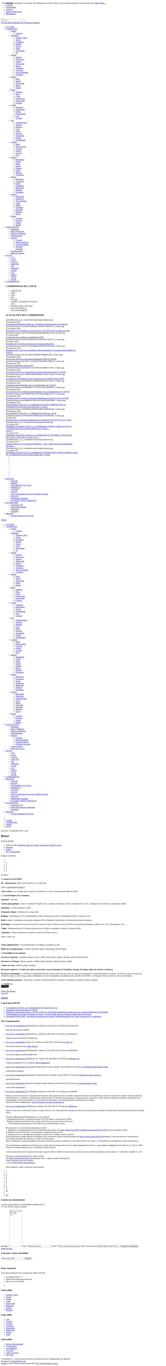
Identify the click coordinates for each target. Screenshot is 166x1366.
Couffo (13, 603)
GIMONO (15, 764)
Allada (18, 537)
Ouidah (18, 542)
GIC (12, 762)
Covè (18, 627)
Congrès (19, 738)
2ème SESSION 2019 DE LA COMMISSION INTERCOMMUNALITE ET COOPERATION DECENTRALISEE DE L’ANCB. (36, 406)
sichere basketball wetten (87, 1083)
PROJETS (10, 779)
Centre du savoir (12, 1353)
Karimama (20, 683)
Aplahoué (19, 605)
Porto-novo (20, 557)
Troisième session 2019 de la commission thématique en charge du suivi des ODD (37, 398)
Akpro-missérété (22, 570)
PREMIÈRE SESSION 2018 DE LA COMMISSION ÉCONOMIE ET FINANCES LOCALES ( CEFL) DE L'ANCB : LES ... (39, 436)
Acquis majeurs (17, 746)
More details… (100, 3)
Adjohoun (19, 566)
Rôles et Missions (17, 729)
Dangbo (19, 555)
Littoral (13, 529)
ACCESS (14, 790)
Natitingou (20, 696)
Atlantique (15, 533)
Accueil (9, 820)
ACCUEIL (10, 524)
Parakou (19, 666)
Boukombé (20, 694)
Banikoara (19, 677)
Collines (14, 640)
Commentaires (13, 852)
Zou (12, 618)
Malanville (20, 685)
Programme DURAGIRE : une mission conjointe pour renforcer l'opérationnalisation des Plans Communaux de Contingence (53, 1016)
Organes (14, 735)
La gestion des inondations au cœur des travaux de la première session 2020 (35, 379)
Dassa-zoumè (21, 644)
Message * (5, 1246)
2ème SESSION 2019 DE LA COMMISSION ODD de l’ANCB (31, 413)
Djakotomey (20, 607)
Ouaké (18, 720)
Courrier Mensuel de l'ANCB (22, 814)
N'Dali (18, 659)
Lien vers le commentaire (16, 1026)
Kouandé (19, 707)
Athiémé (19, 590)
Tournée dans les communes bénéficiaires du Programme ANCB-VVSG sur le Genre (38, 420)
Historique (15, 727)
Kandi (18, 681)
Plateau (13, 574)
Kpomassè (20, 540)
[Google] (12, 1262)
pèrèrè (18, 668)
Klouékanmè (20, 611)
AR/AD (9, 751)
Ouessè (8, 1297)
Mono (13, 587)
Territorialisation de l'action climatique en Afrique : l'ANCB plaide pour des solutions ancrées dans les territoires (48, 1014)
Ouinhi (18, 635)
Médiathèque (11, 14)
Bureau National (22, 740)
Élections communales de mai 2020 (19, 366)
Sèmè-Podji (10, 1330)
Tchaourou (20, 672)
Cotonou (19, 531)
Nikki (18, 661)
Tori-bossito (20, 548)
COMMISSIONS (12, 777)
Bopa (18, 592)
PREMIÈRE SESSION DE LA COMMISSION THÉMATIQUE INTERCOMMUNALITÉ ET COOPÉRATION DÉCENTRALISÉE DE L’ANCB (42, 454)
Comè (18, 594)
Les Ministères (11, 1348)
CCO (13, 753)
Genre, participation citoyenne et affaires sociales (29, 794)
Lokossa (19, 600)
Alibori (13, 675)
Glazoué (19, 646)
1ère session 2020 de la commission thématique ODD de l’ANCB (31, 359)
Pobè (17, 577)
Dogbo (18, 609)
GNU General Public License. (46, 1363)
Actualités (14, 809)
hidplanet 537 (74, 1059)
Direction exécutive (23, 744)
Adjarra (18, 559)
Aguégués (19, 568)
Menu (4, 520)
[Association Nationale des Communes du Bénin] (20, 23)
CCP (12, 768)
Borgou (14, 655)
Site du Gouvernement (14, 1344)
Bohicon (19, 624)
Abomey (19, 622)
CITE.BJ (14, 781)
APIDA (14, 770)
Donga (13, 714)
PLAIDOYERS (12, 803)
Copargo (19, 716)
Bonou (18, 563)
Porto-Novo (10, 1328)
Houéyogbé (20, 598)
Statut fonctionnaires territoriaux (23, 807)
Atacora (14, 692)
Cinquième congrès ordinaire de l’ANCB (21, 1010)
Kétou (18, 583)
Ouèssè (18, 648)
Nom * (25, 1246)
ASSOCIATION (12, 725)
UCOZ (13, 772)
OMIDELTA (16, 788)
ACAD (13, 766)
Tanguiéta (19, 705)
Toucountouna (21, 698)
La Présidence (11, 1346)
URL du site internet (89, 1246)
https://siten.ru (32, 1046)
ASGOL (14, 792)
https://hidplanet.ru (43, 1063)
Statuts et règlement (18, 731)
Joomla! (4, 1363)
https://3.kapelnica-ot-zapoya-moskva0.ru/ (48, 1102)
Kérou (18, 712)
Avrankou (19, 572)
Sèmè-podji (20, 561)
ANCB (13, 775)
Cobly (18, 701)
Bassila (18, 722)
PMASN (14, 783)
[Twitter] (7, 1262)
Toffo (18, 546)
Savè (17, 653)
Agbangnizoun (21, 620)
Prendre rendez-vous (14, 12)
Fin (7, 1195)
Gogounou (20, 679)
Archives (9, 9)
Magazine (9, 812)
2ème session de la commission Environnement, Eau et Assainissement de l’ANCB (37, 392)
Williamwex (72, 1106)
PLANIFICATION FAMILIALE (23, 801)
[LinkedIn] (21, 1262)
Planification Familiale (19, 799)
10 (7, 1191)
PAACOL (15, 796)
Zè (17, 550)
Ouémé (13, 553)
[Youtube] (16, 1262)
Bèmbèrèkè (20, 657)
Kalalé (18, 664)
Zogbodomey (21, 637)
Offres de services (17, 749)
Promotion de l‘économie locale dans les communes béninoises (30, 344)
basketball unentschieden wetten (95, 1067)
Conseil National (22, 742)
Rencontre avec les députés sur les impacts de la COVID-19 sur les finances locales (38, 331)
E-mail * (54, 1246)
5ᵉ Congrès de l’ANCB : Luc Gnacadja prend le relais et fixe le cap (31, 1008)
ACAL (13, 755)
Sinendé (19, 670)
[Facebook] (3, 1262)
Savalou (19, 651)
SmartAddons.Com (18, 1361)
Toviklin (19, 616)
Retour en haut (6, 1248)
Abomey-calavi (21, 535)
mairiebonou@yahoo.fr (16, 887)
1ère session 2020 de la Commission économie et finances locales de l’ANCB (35, 372)
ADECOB (15, 759)
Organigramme (16, 733)
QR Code (9, 1355)
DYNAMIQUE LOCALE (21, 786)
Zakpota (19, 631)
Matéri (18, 703)
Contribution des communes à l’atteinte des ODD (25, 337)
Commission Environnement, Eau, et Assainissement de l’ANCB (31, 385)
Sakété (18, 579)
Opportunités (11, 7)
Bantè (18, 642)
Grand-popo (20, 596)
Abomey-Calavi (12, 1295)
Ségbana (19, 688)
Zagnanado (20, 633)
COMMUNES (11, 526)
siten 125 (69, 1042)
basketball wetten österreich (90, 1075)
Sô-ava (18, 544)
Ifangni (18, 585)
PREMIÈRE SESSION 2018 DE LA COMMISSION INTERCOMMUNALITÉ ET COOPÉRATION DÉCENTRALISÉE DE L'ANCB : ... (39, 427)
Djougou (19, 718)
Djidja (18, 629)
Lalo (17, 614)
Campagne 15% (17, 805)
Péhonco (19, 709)
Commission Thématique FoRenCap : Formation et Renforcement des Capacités (36, 324)
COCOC (14, 757)
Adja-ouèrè (20, 581)
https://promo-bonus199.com (72, 1130)
